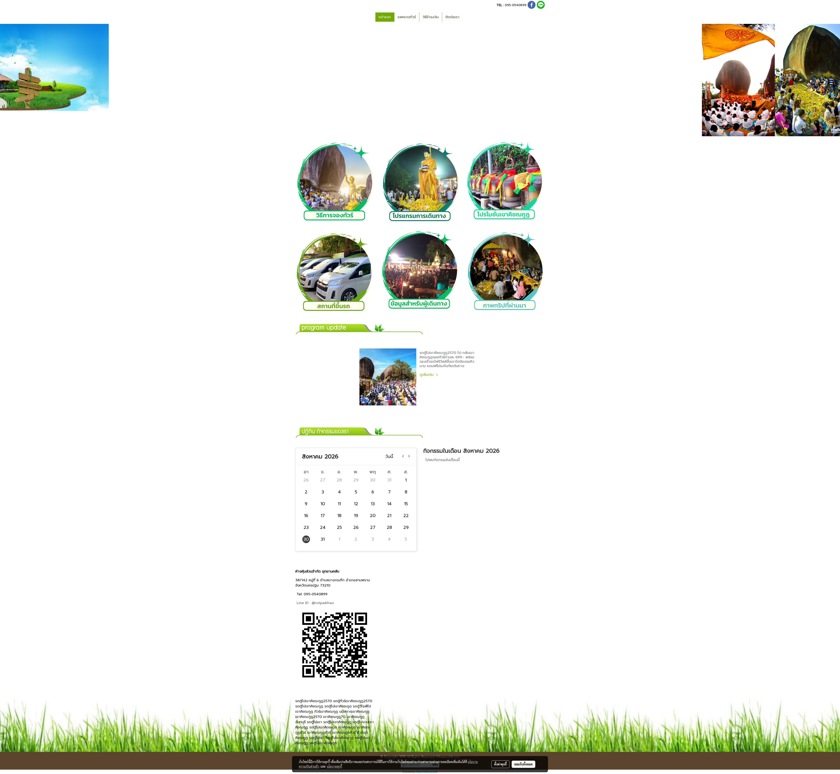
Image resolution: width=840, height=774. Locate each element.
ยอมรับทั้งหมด (523, 764)
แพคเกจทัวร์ (407, 17)
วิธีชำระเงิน (431, 17)
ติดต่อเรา (452, 17)
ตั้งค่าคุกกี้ (500, 764)
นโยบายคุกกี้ (334, 766)
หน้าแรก (385, 17)
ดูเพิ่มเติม (427, 374)
